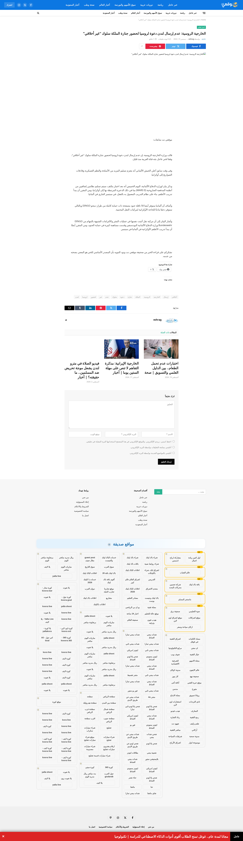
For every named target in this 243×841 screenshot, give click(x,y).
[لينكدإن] (201, 161)
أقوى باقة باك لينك (109, 581)
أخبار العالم (104, 4)
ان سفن (194, 648)
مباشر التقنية (175, 730)
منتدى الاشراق (152, 588)
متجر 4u (151, 697)
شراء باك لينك (152, 557)
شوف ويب (175, 654)
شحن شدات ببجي (152, 735)
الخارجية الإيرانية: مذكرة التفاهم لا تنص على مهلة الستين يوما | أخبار (122, 368)
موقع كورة (56, 701)
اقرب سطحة (90, 718)
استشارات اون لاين (175, 703)
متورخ (194, 689)
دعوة (122, 297)
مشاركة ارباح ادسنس (175, 559)
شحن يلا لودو (151, 743)
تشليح (109, 727)
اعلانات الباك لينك (132, 570)
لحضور (93, 297)
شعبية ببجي (152, 752)
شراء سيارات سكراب (89, 729)
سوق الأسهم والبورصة (125, 4)
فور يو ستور (133, 690)
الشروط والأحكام (82, 506)
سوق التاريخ (90, 566)
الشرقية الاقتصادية (175, 662)
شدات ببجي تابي (132, 643)
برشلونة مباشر (90, 622)
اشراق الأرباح (175, 742)
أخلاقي (174, 297)
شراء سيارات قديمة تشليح (99, 755)
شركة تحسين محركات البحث (175, 586)
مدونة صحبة (194, 736)
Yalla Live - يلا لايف (47, 620)
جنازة (130, 297)
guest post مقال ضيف (90, 559)
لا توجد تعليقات (163, 39)
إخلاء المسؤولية (82, 502)
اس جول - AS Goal (47, 639)
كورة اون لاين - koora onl (66, 630)
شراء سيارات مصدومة (89, 748)
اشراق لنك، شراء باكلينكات (152, 571)
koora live (47, 606)
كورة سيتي (89, 767)
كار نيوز (175, 676)
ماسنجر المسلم (184, 599)
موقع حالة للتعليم (152, 613)
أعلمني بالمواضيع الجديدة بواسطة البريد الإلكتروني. (150, 453)
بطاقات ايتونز (132, 752)
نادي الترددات (194, 701)
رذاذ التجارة (175, 717)
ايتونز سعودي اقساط (151, 658)
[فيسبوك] (201, 147)
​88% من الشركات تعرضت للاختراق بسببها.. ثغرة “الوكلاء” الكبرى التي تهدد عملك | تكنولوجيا (166, 836)
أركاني (194, 730)
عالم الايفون (194, 670)
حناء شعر (132, 777)
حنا (152, 787)
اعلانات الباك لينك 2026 (132, 590)
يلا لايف (99, 782)
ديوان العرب (90, 588)
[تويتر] (201, 154)
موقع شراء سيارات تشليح (90, 738)
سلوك (114, 297)
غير (100, 297)
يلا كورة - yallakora (47, 630)
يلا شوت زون (66, 778)
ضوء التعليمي (194, 611)
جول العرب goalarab (109, 775)
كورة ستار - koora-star (47, 589)
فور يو (132, 725)
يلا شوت (109, 616)
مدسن (175, 689)
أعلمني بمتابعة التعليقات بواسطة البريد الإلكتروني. (150, 447)
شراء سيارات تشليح (109, 738)
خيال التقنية (194, 654)
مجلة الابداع (175, 695)
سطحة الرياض (109, 696)
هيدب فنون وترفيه (151, 621)
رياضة (160, 4)
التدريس (151, 579)
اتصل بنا (85, 515)
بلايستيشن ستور (151, 759)
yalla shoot (90, 616)
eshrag (191, 39)
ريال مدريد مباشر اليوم (66, 559)
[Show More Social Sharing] (142, 46)
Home (203, 20)
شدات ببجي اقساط (152, 636)
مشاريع (109, 598)
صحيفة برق (175, 611)
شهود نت (175, 723)
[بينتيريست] (201, 168)
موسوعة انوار (194, 742)
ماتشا (132, 787)
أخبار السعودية (72, 4)
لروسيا (84, 297)
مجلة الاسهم (194, 660)
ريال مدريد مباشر (109, 631)
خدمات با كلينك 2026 (90, 581)
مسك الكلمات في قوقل (194, 640)
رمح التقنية (194, 717)
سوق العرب (109, 566)
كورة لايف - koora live (66, 740)
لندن (77, 297)
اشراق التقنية (175, 638)
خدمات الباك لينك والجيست (109, 559)
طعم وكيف (194, 723)
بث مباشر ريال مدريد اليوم (90, 775)
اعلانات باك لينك (89, 598)
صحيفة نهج (194, 676)
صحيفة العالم (132, 620)
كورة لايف (66, 658)
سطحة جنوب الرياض (109, 720)
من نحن (85, 497)
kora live (47, 652)
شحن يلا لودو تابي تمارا (132, 708)
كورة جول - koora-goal (66, 598)
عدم (107, 297)
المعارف (194, 711)
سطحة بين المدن (109, 702)
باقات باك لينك (133, 563)
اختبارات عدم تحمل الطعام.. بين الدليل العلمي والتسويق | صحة (161, 368)
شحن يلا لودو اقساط (132, 658)
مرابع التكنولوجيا (175, 648)
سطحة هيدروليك (90, 702)
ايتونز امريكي (132, 650)
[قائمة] (204, 13)
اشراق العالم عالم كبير (132, 581)
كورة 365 (109, 767)
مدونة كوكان (175, 670)
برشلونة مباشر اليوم (47, 559)
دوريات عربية (146, 4)
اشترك (9, 5)
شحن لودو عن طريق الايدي (132, 745)
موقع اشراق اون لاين (175, 619)
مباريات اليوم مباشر (109, 624)
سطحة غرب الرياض (90, 710)
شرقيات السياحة (175, 736)
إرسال (166, 297)
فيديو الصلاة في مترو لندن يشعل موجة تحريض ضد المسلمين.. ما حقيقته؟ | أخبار (82, 370)
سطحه (90, 696)
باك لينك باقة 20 (109, 573)
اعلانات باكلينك (99, 604)
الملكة (137, 297)
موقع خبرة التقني (194, 682)
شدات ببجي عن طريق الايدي (132, 698)
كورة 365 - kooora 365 (66, 639)
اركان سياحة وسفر (185, 627)
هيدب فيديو (175, 711)
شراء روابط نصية (152, 563)
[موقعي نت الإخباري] (229, 5)
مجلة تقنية (152, 607)
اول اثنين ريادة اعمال (194, 559)
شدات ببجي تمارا (133, 634)
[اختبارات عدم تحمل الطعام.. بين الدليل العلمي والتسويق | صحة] (161, 349)
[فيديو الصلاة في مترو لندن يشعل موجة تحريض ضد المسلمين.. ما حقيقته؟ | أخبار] (82, 349)
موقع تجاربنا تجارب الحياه (109, 590)
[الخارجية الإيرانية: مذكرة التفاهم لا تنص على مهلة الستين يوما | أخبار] (121, 349)
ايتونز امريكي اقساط (132, 717)
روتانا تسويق (194, 695)
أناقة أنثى (175, 682)
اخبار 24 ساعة (133, 613)
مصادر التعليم (132, 598)
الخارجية (157, 297)
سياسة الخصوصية (81, 511)
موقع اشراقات (194, 617)
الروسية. (147, 297)
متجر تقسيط (132, 675)
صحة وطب (89, 4)
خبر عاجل (172, 4)
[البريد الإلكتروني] (201, 176)
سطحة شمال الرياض (109, 710)
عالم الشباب (185, 572)
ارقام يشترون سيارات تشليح (109, 748)
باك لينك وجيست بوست (152, 599)
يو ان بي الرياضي (132, 607)
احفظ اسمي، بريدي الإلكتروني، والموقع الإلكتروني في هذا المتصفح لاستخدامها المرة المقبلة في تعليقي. (128, 441)
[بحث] (38, 13)
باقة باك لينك (194, 584)
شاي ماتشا (151, 793)
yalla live (56, 576)
